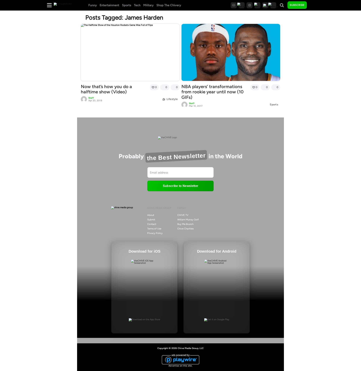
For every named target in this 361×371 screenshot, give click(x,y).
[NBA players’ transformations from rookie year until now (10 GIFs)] (230, 52)
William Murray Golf (188, 219)
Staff (91, 98)
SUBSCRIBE (297, 5)
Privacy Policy (155, 233)
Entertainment (109, 5)
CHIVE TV (182, 215)
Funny (92, 5)
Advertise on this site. (180, 365)
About (150, 215)
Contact (151, 224)
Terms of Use (154, 228)
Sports (126, 5)
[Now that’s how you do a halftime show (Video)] (130, 52)
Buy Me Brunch (185, 224)
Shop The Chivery (168, 5)
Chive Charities (185, 228)
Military (148, 5)
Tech (137, 5)
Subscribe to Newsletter (180, 185)
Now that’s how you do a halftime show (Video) (106, 89)
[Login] (313, 5)
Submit (151, 219)
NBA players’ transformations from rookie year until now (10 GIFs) (212, 92)
